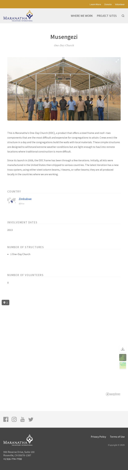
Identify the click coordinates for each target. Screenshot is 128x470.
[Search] (123, 15)
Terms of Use (117, 436)
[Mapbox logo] (113, 394)
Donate (108, 4)
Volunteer (120, 4)
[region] (64, 348)
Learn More (95, 4)
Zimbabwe (25, 199)
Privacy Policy (98, 436)
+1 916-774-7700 (12, 459)
